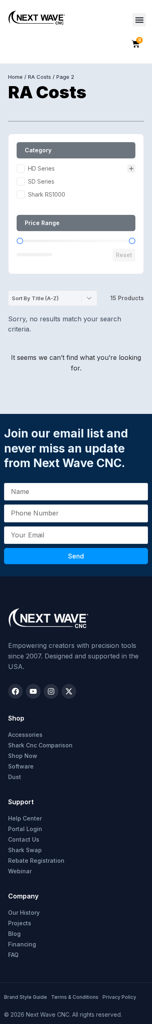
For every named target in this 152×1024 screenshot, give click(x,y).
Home (15, 77)
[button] (139, 19)
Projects (19, 923)
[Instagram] (51, 691)
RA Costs (39, 77)
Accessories (25, 734)
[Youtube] (33, 691)
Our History (24, 912)
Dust (14, 776)
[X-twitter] (69, 691)
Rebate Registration (36, 860)
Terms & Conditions (74, 997)
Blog (14, 933)
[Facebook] (15, 691)
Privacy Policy (119, 997)
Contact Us (23, 839)
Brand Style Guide (25, 997)
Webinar (20, 871)
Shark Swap (25, 849)
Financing (22, 944)
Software (21, 766)
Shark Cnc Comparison (40, 745)
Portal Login (25, 828)
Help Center (25, 818)
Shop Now (22, 755)
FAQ (13, 954)
